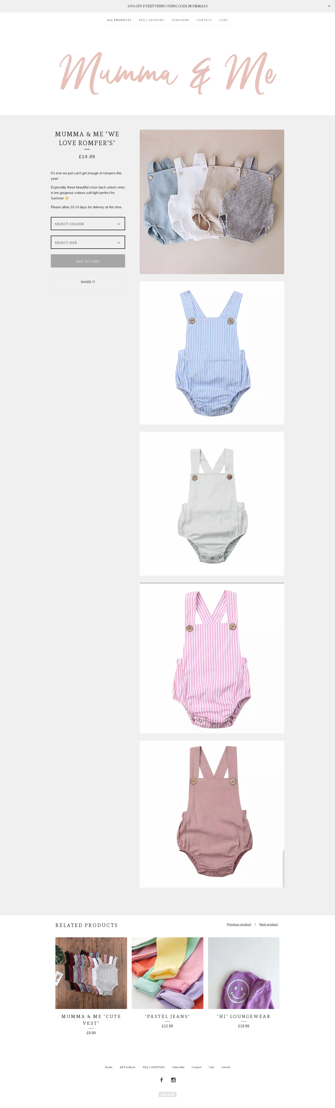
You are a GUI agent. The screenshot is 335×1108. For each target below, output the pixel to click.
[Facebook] (162, 1080)
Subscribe (180, 20)
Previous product (239, 924)
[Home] (167, 68)
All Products (119, 20)
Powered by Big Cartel (168, 1094)
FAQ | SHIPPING (151, 20)
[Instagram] (173, 1080)
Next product (268, 924)
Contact (204, 20)
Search (226, 1067)
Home (108, 1067)
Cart (223, 20)
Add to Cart (88, 261)
